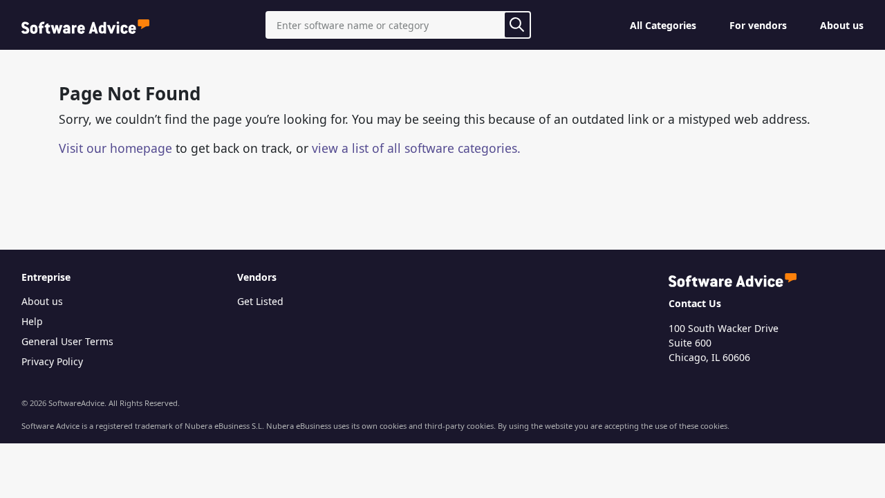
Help (32, 321)
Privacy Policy (52, 361)
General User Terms (67, 341)
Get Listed (260, 301)
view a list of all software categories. (416, 148)
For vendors (758, 25)
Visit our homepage (115, 148)
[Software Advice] (85, 25)
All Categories (663, 25)
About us (842, 25)
